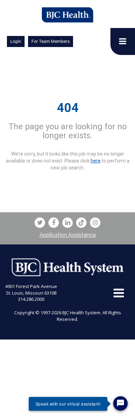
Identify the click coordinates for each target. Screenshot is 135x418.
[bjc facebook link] (53, 222)
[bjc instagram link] (95, 222)
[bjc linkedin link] (67, 222)
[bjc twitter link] (40, 222)
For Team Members (51, 41)
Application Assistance (67, 235)
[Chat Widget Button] (120, 403)
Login (15, 41)
